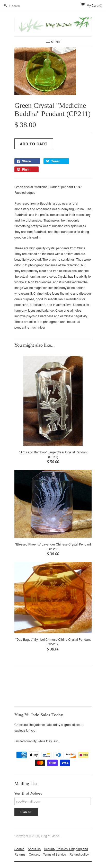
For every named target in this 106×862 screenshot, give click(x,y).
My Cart (94, 5)
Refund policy (79, 854)
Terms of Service (54, 854)
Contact (34, 854)
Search (19, 849)
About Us (34, 849)
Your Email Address (28, 793)
